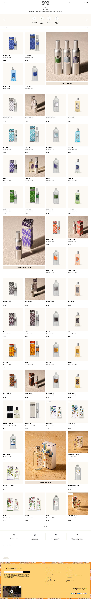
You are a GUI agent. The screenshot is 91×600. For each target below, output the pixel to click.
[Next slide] (86, 20)
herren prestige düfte (57, 22)
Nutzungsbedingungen (50, 570)
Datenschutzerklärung (50, 573)
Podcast (47, 582)
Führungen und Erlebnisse (75, 2)
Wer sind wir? (48, 579)
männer (6, 558)
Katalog (47, 583)
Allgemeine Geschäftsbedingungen (52, 569)
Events (47, 581)
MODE (12, 2)
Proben (66, 2)
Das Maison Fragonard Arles (71, 574)
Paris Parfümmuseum (70, 570)
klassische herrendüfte (34, 22)
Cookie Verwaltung (49, 574)
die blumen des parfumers (41, 22)
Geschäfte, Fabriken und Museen (52, 580)
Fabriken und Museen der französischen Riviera (75, 573)
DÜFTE (4, 2)
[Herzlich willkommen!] (45, 2)
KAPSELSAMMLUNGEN (23, 2)
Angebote (61, 2)
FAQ (46, 568)
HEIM (16, 2)
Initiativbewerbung (70, 580)
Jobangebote (68, 581)
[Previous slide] (5, 20)
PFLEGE (8, 2)
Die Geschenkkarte (69, 569)
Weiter (45, 526)
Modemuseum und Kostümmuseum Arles (74, 575)
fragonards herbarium (49, 22)
